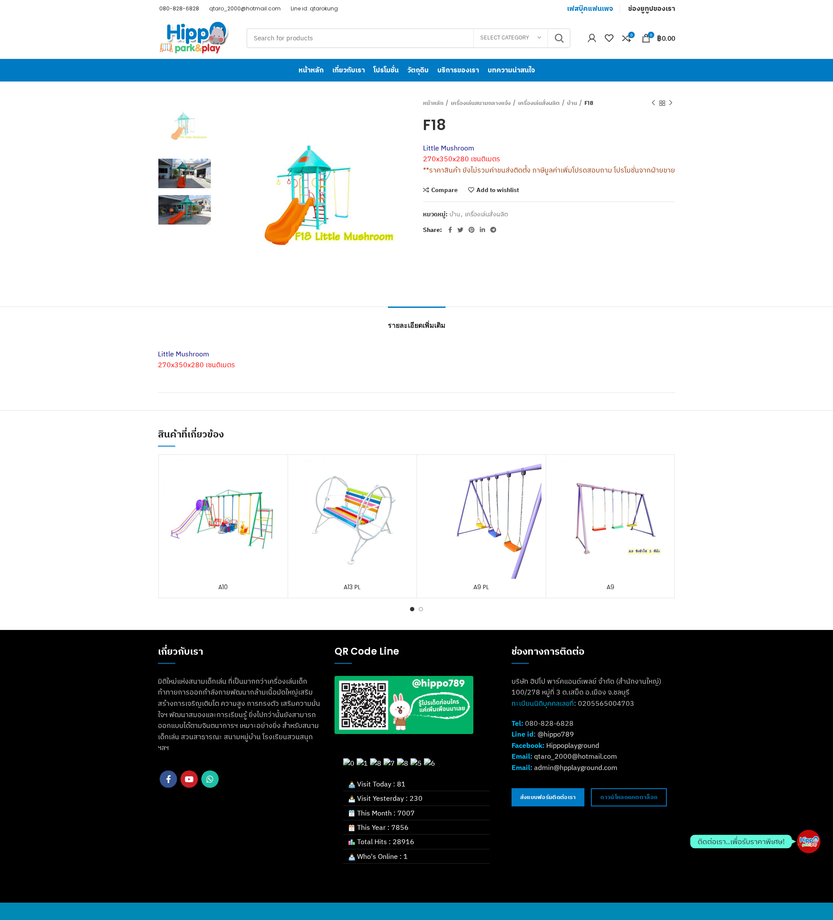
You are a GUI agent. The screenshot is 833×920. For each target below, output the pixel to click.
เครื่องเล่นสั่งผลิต (539, 103)
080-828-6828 (178, 8)
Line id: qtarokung (313, 8)
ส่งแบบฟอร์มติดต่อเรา (548, 797)
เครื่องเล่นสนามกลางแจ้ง (481, 103)
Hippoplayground (572, 745)
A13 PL (352, 587)
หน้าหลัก (433, 103)
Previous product (653, 103)
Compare (444, 190)
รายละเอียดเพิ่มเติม (417, 325)
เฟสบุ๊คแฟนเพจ (590, 8)
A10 (223, 587)
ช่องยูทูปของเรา (651, 8)
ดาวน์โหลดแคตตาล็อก (628, 797)
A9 (610, 587)
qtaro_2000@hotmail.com (244, 8)
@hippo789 (556, 734)
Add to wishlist (497, 190)
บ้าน (572, 103)
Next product (670, 103)
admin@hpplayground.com (575, 767)
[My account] (592, 38)
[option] (184, 125)
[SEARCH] (559, 38)
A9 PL (481, 587)
